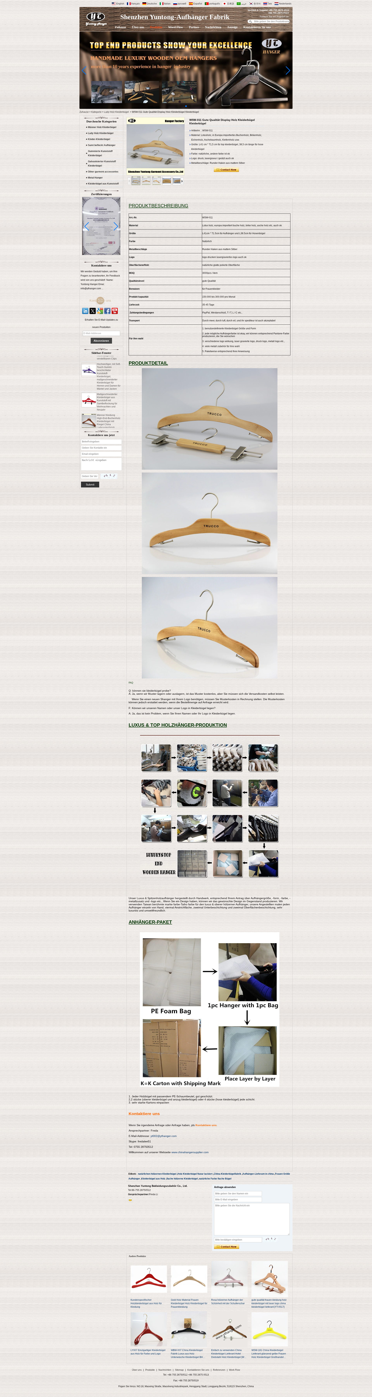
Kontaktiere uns (103, 300)
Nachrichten (213, 27)
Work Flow (234, 1370)
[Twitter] (93, 311)
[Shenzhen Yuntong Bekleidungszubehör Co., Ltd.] (96, 18)
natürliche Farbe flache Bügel (215, 1178)
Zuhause (120, 27)
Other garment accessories (103, 171)
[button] (186, 106)
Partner (194, 27)
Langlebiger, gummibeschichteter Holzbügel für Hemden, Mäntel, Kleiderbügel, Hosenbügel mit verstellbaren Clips (107, 422)
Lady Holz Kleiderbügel (116, 112)
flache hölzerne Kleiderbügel (182, 1178)
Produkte (156, 27)
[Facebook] (107, 311)
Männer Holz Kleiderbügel (102, 127)
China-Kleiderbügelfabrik (227, 1174)
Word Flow (175, 27)
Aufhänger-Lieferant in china (258, 1174)
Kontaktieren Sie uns (257, 27)
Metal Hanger (95, 177)
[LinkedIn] (85, 311)
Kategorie (96, 112)
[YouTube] (115, 311)
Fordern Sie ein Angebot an (274, 16)
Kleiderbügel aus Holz (153, 1178)
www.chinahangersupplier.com (190, 1152)
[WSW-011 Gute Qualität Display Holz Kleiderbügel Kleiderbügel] (156, 146)
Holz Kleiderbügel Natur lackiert (195, 1174)
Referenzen (219, 1370)
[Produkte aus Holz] (186, 108)
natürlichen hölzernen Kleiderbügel (157, 1174)
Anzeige (232, 27)
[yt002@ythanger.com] (130, 1200)
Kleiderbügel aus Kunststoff (103, 183)
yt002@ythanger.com (164, 1136)
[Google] (100, 311)
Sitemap (179, 1370)
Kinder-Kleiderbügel (99, 139)
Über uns (138, 27)
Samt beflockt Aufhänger (101, 145)
